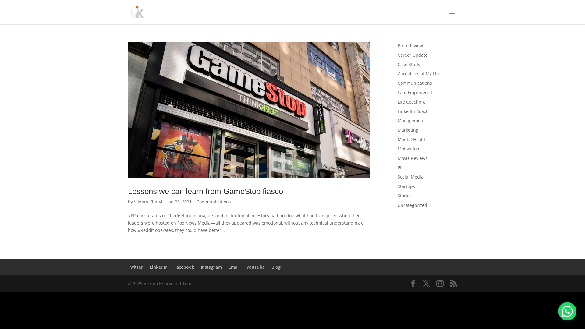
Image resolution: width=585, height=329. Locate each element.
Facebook (184, 267)
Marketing (408, 130)
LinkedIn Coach (413, 111)
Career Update (412, 55)
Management (411, 120)
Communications (214, 202)
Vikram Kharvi (148, 202)
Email (234, 267)
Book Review (410, 45)
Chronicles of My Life (419, 73)
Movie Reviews (412, 158)
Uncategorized (412, 205)
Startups (406, 186)
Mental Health (412, 139)
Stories (405, 196)
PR (400, 167)
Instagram (211, 267)
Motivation (408, 149)
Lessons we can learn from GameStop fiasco (205, 191)
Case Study (409, 64)
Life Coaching (411, 102)
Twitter (135, 267)
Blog (276, 267)
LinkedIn (159, 267)
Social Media (411, 177)
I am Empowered (415, 92)
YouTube (255, 267)
